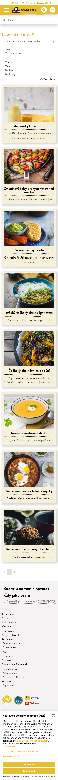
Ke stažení (8, 656)
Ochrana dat (9, 648)
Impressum (8, 631)
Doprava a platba (11, 643)
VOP (5, 652)
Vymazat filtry (47, 79)
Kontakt (6, 627)
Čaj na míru (8, 686)
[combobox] (26, 20)
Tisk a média (9, 622)
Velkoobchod (9, 673)
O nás (5, 618)
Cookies (6, 660)
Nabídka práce (10, 669)
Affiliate (6, 681)
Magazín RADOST (13, 635)
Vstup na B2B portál (13, 677)
